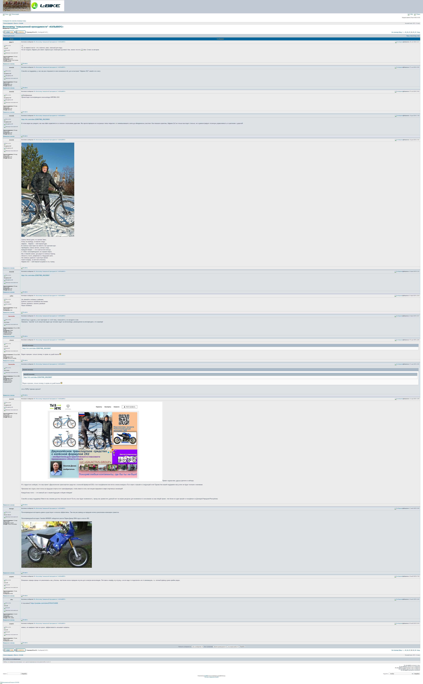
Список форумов (8, 23)
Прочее (16, 23)
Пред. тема (409, 35)
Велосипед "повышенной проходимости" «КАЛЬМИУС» (33, 26)
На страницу (395, 32)
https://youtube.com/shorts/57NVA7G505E (44, 603)
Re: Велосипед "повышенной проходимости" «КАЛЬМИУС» (49, 41)
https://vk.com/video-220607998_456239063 (35, 119)
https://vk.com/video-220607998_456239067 (35, 275)
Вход (6, 14)
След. (418, 32)
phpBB (206, 675)
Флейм (21, 23)
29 (413, 32)
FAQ (411, 14)
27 (409, 32)
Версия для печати (9, 35)
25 (405, 32)
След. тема (417, 35)
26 (407, 32)
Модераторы (14, 28)
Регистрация (15, 14)
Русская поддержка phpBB (212, 677)
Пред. (400, 32)
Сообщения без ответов (9, 21)
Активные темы (21, 21)
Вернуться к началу (8, 63)
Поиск (418, 14)
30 (415, 32)
